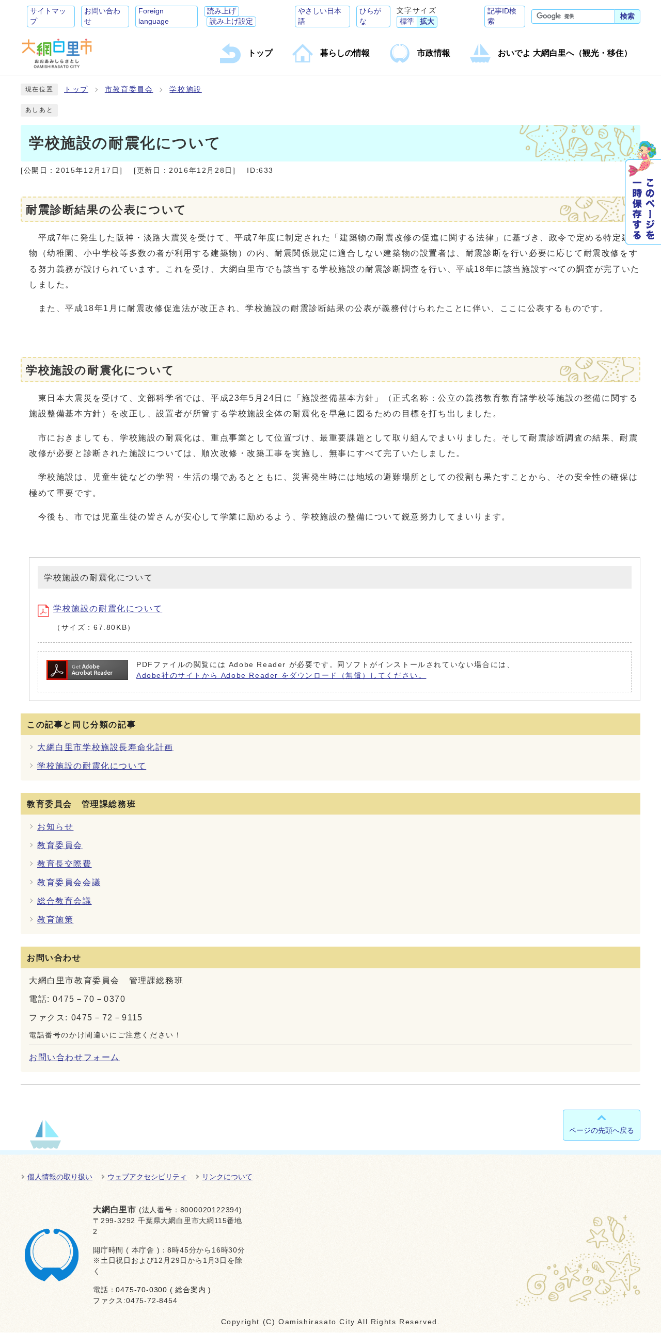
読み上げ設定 (231, 21)
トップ (76, 89)
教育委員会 (60, 845)
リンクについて (227, 1177)
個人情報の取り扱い (59, 1177)
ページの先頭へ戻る (601, 1130)
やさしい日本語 (319, 16)
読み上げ (221, 11)
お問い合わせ (102, 16)
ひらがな (370, 16)
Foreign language (153, 16)
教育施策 (55, 919)
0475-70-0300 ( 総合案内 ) (163, 1290)
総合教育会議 (64, 901)
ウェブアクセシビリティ (147, 1177)
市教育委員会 (129, 89)
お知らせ (55, 826)
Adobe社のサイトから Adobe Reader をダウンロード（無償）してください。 (281, 675)
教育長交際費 (64, 863)
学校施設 (185, 89)
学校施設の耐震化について (107, 608)
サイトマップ (48, 16)
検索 (627, 16)
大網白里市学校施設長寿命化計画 (105, 747)
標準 (407, 21)
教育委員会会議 (69, 882)
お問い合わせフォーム (74, 1057)
